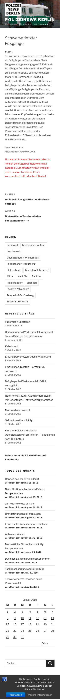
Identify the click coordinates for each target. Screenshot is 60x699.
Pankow (36, 276)
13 (45, 618)
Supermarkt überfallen (17, 321)
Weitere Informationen (40, 695)
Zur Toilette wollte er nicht (19, 503)
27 (45, 630)
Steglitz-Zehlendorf (18, 289)
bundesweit (13, 251)
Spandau (32, 282)
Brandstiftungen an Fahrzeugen (23, 513)
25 (30, 630)
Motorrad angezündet (17, 410)
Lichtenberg (14, 270)
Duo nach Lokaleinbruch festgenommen (27, 558)
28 (52, 630)
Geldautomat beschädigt (19, 420)
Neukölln (23, 276)
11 (30, 618)
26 (37, 630)
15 (7, 624)
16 (14, 624)
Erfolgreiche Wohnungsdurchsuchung (26, 524)
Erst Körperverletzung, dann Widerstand (28, 356)
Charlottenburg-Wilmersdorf (23, 257)
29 (7, 637)
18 (30, 624)
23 (14, 630)
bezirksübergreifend (33, 245)
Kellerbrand (11, 346)
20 (45, 624)
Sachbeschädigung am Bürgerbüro (24, 568)
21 (52, 624)
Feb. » (45, 643)
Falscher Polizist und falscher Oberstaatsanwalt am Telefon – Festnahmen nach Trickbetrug (30, 434)
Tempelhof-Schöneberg (20, 295)
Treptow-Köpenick (17, 301)
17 (22, 624)
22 (7, 630)
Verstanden (16, 695)
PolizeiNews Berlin (30, 19)
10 (22, 618)
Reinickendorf (14, 282)
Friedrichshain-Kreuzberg (21, 263)
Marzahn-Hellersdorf (37, 270)
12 (37, 618)
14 (52, 618)
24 (22, 630)
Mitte (10, 276)
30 (14, 637)
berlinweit (12, 245)
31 (22, 637)
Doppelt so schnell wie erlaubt (22, 479)
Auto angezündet (15, 534)
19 (37, 624)
